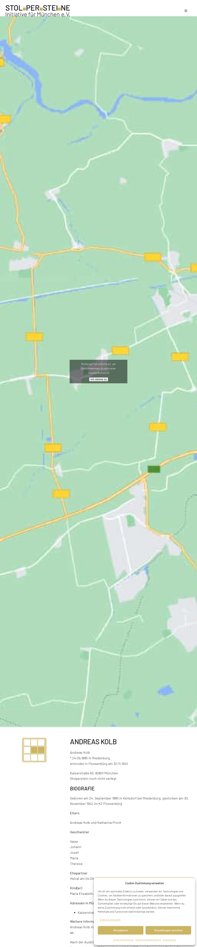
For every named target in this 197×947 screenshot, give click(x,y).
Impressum (169, 939)
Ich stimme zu (99, 379)
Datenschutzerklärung (148, 939)
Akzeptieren (120, 930)
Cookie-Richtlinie (123, 939)
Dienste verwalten (110, 919)
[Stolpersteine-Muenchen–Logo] (38, 7)
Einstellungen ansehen (168, 930)
